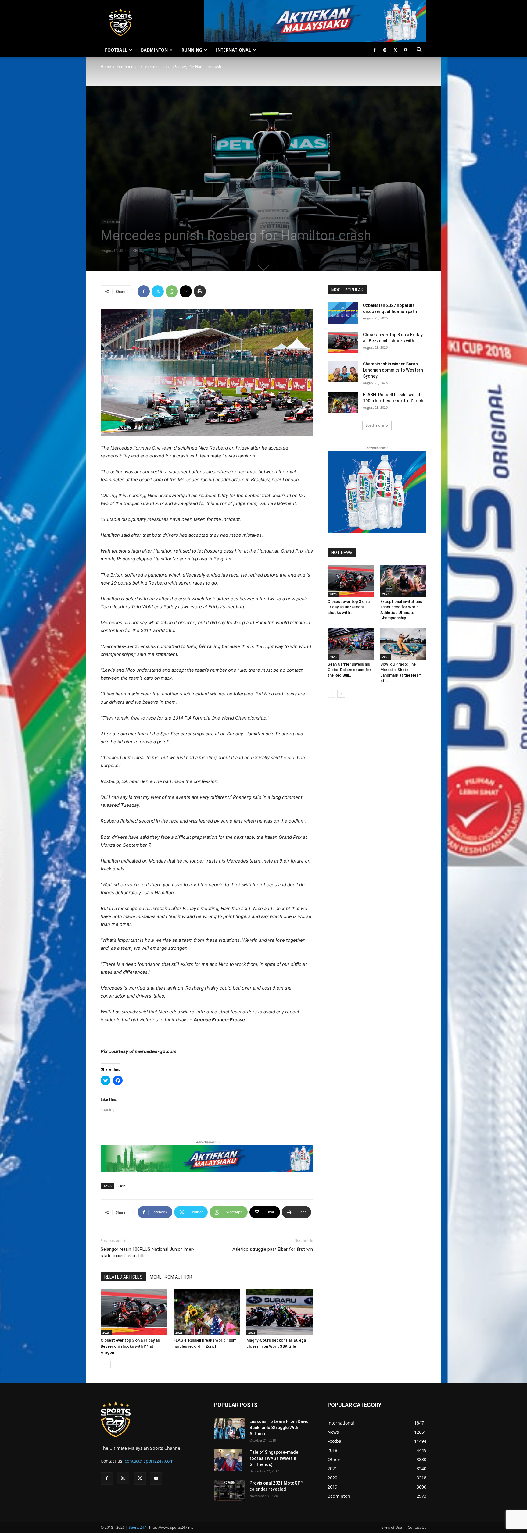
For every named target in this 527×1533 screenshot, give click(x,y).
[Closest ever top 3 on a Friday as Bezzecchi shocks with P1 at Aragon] (134, 1312)
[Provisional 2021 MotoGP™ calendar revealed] (229, 1490)
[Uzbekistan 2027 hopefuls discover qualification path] (343, 313)
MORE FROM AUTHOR (171, 1277)
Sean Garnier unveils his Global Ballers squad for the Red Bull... (349, 670)
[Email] (186, 291)
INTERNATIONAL (233, 50)
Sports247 (137, 1527)
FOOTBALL (116, 50)
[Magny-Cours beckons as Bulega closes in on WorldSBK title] (279, 1312)
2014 (122, 1185)
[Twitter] (395, 50)
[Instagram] (384, 50)
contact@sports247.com (149, 1461)
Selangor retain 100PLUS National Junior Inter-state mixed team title (148, 1252)
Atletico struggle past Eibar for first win (272, 1249)
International (127, 66)
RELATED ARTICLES (123, 1277)
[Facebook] (374, 50)
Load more (375, 425)
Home (106, 66)
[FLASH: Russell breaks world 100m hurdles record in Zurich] (207, 1312)
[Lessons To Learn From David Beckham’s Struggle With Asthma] (229, 1428)
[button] (419, 50)
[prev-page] (104, 1364)
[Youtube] (405, 50)
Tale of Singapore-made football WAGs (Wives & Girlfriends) (273, 1458)
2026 (106, 1332)
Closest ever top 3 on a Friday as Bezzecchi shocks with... (349, 607)
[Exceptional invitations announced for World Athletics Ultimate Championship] (403, 581)
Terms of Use (390, 1527)
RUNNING (191, 50)
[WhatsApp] (172, 291)
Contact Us (417, 1527)
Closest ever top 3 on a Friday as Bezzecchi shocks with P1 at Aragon (130, 1346)
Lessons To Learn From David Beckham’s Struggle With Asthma (279, 1427)
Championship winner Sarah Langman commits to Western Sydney (393, 370)
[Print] (200, 291)
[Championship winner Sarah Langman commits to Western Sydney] (343, 371)
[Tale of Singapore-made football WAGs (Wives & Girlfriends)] (228, 1460)
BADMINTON (154, 50)
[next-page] (114, 1364)
